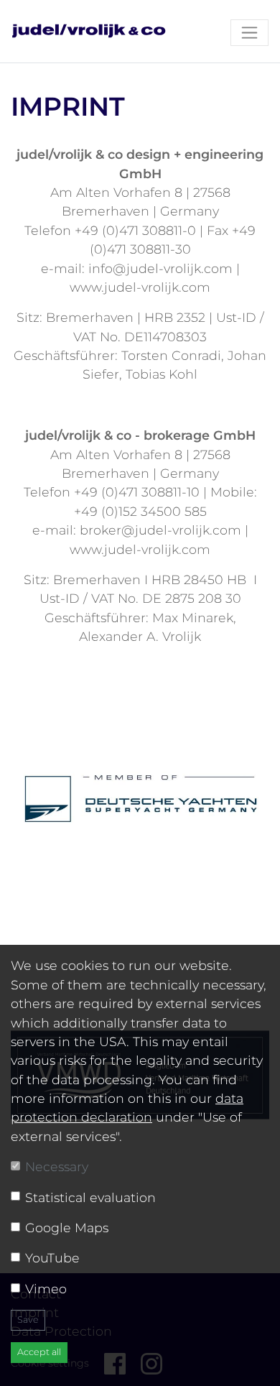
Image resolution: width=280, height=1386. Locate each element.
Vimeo (46, 1288)
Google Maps (66, 1227)
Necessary (56, 1166)
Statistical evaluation (90, 1197)
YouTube (52, 1257)
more (140, 792)
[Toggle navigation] (249, 32)
